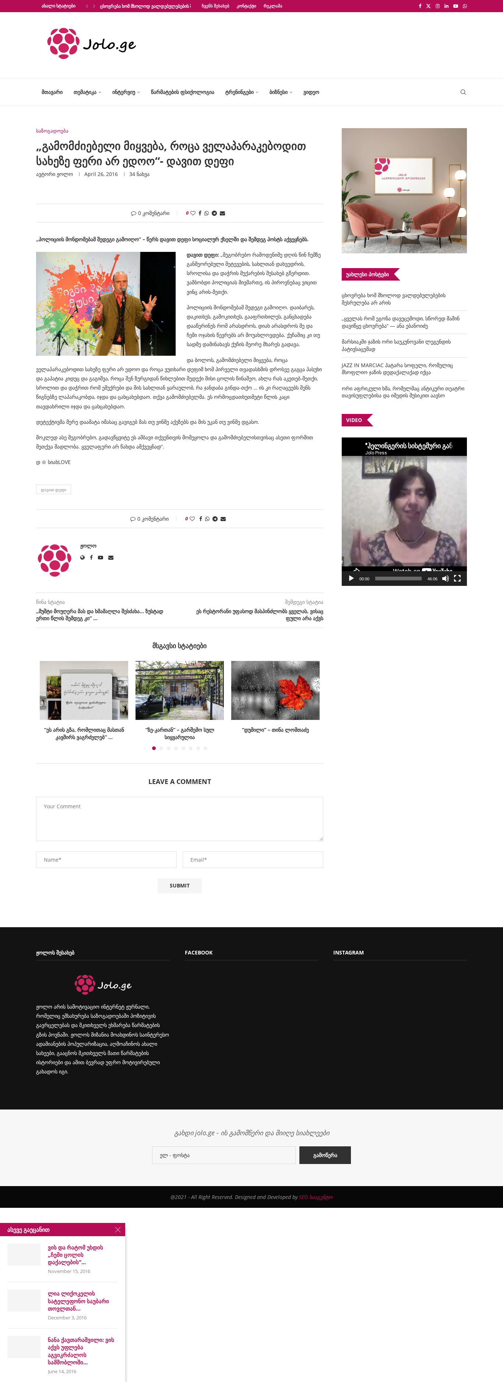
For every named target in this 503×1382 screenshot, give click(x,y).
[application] (404, 511)
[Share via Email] (222, 213)
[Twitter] (428, 6)
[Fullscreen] (457, 578)
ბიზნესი (279, 91)
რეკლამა (273, 5)
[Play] (351, 578)
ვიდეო (311, 91)
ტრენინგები (239, 91)
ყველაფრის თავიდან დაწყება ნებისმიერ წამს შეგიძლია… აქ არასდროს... (275, 737)
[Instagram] (438, 6)
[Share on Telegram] (214, 213)
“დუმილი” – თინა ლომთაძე (179, 729)
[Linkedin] (446, 6)
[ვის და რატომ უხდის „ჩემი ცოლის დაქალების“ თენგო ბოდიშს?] (24, 1255)
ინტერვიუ (123, 91)
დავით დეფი (53, 489)
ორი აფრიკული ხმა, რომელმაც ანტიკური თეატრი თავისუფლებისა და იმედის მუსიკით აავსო (403, 392)
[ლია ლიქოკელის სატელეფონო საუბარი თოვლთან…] (24, 1301)
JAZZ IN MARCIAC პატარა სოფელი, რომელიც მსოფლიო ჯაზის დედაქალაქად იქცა (397, 369)
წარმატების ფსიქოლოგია (182, 91)
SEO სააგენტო (316, 1204)
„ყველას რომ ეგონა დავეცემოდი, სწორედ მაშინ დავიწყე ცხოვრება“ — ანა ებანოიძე (401, 322)
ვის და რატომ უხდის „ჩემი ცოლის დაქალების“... (75, 1255)
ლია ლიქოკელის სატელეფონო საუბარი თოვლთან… (78, 1301)
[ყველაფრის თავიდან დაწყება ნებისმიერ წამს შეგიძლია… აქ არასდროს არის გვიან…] (275, 690)
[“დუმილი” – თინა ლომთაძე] (180, 690)
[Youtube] (455, 6)
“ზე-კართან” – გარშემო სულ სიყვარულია (84, 733)
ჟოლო (65, 173)
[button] (87, 6)
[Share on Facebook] (199, 213)
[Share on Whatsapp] (206, 213)
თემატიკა (85, 91)
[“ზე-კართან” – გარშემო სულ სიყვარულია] (84, 690)
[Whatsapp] (465, 6)
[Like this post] (193, 213)
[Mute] (445, 578)
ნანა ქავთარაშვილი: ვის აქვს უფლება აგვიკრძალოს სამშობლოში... (81, 1351)
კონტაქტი (246, 5)
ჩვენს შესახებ (215, 5)
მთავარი (52, 91)
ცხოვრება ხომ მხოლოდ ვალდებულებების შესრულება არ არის (166, 6)
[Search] (463, 92)
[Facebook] (420, 6)
